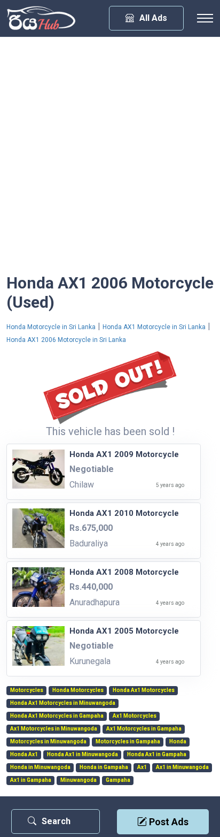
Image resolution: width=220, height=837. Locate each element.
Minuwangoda (78, 780)
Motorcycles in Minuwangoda (48, 741)
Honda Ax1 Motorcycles (144, 690)
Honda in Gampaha (104, 767)
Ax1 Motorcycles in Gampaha (144, 729)
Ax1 (142, 767)
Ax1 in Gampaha (30, 780)
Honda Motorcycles (78, 690)
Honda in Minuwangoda (40, 767)
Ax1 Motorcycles (134, 716)
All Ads (153, 18)
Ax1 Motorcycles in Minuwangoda (53, 729)
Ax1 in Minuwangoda (182, 767)
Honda (177, 741)
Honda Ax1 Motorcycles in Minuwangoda (62, 703)
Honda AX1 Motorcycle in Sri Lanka (154, 327)
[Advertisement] (110, 158)
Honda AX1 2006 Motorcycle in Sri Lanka (66, 340)
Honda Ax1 (24, 754)
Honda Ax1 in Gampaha (156, 754)
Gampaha (118, 780)
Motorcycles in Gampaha (128, 741)
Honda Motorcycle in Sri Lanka (51, 327)
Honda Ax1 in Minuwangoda (82, 754)
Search (56, 821)
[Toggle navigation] (205, 18)
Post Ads (167, 821)
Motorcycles (26, 690)
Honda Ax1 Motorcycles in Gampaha (57, 716)
